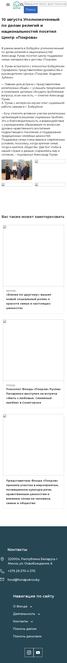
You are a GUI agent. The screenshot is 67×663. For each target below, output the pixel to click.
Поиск (31, 9)
